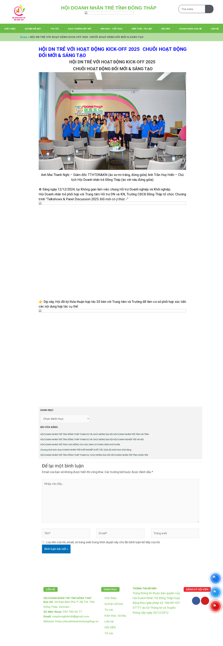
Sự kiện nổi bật (33, 29)
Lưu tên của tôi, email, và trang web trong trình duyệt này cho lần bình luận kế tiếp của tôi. (103, 542)
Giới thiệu (10, 29)
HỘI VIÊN (110, 627)
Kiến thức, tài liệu (142, 29)
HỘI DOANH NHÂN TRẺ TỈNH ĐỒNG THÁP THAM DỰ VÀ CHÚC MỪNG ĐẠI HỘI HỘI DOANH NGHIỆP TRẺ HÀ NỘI (92, 439)
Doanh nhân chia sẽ (190, 29)
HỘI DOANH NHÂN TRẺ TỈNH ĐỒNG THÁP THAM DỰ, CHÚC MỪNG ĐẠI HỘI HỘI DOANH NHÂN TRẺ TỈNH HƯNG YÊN (94, 455)
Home (23, 37)
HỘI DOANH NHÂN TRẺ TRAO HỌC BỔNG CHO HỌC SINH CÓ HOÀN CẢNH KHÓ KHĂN (80, 444)
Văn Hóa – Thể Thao (111, 29)
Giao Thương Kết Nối (79, 29)
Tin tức (54, 29)
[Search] (209, 9)
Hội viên (165, 29)
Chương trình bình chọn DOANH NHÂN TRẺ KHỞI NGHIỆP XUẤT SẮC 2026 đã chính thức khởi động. (86, 450)
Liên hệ (215, 29)
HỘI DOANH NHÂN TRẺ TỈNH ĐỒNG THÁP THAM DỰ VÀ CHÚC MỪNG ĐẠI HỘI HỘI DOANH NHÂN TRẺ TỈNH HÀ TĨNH (94, 434)
